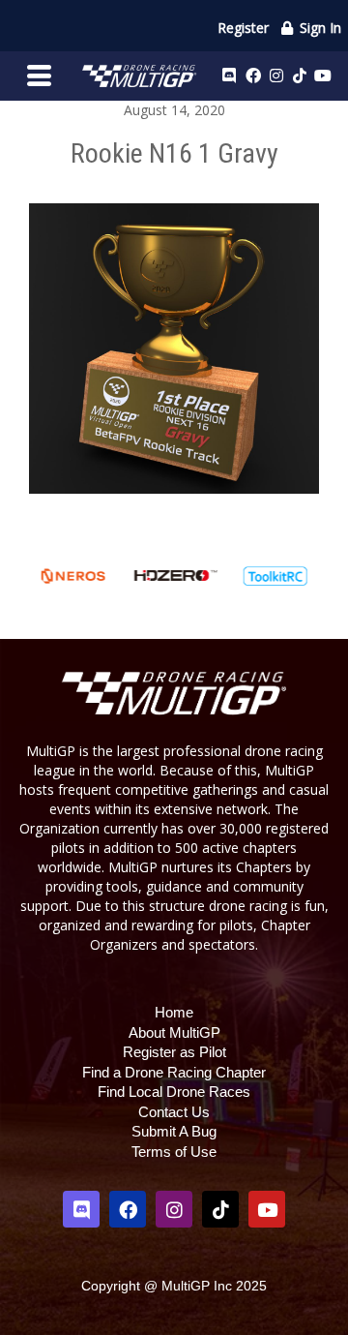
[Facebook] (253, 75)
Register (243, 27)
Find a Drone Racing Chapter (174, 1072)
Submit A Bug (174, 1131)
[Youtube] (322, 75)
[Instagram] (276, 75)
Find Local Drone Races (174, 1091)
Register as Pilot (174, 1052)
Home (174, 1012)
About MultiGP (174, 1032)
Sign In (318, 27)
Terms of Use (174, 1151)
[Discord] (229, 75)
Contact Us (174, 1112)
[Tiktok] (299, 75)
